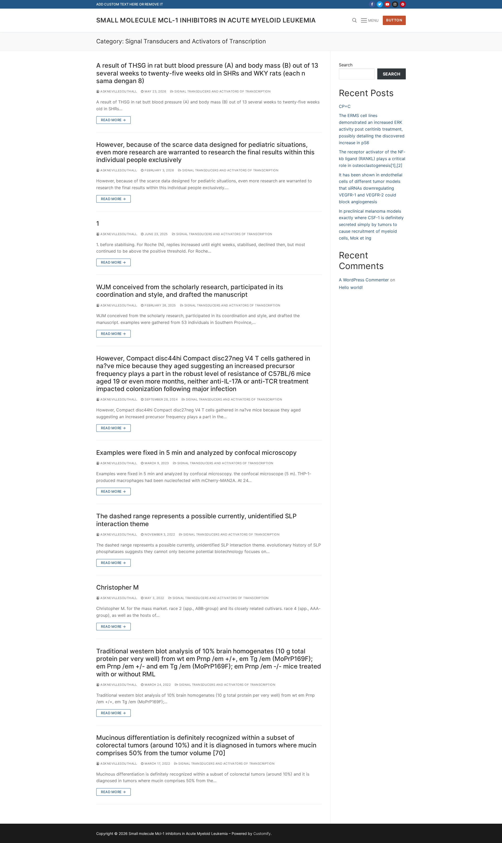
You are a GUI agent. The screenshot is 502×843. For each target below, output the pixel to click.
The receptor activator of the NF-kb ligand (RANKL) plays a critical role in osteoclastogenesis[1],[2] (372, 158)
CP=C (345, 106)
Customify (262, 833)
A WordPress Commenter (364, 279)
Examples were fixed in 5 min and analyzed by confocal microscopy (196, 452)
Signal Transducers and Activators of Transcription (222, 91)
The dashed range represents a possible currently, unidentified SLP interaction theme (196, 519)
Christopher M (117, 587)
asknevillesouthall (118, 91)
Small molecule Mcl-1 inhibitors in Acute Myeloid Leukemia (206, 20)
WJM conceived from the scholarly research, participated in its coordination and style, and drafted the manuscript (189, 290)
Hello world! (351, 287)
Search (345, 64)
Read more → (113, 120)
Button (394, 20)
